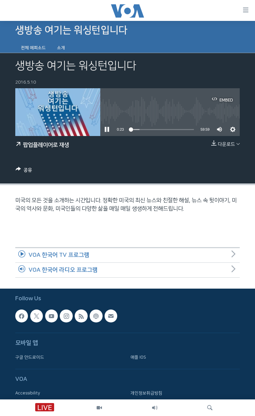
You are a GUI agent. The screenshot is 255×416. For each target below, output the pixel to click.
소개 (61, 47)
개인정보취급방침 (146, 393)
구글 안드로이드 (29, 357)
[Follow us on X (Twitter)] (36, 316)
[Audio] (155, 407)
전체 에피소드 (33, 47)
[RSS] (81, 316)
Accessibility (27, 393)
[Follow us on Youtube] (51, 316)
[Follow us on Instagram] (66, 316)
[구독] (111, 316)
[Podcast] (96, 316)
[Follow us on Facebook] (21, 316)
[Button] (24, 171)
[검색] (210, 407)
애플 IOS (138, 357)
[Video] (99, 407)
